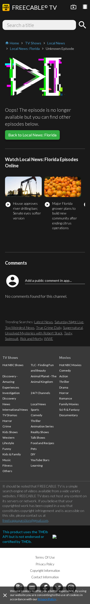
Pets (34, 449)
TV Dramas (9, 415)
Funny (6, 449)
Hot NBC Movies (70, 365)
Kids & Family (11, 454)
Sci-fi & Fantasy (69, 409)
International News (15, 409)
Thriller (36, 421)
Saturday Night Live (69, 322)
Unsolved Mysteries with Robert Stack (33, 333)
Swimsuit (11, 338)
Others (7, 471)
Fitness (7, 465)
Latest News (43, 322)
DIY (33, 454)
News (6, 404)
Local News (38, 404)
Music (6, 460)
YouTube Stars (40, 460)
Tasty (68, 333)
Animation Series (42, 426)
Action (63, 376)
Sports (35, 409)
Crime (6, 426)
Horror (7, 421)
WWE (48, 338)
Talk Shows (38, 437)
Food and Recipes (42, 443)
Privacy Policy (47, 599)
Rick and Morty (31, 338)
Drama (63, 387)
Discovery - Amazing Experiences (10, 381)
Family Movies (69, 404)
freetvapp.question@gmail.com (25, 520)
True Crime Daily (49, 327)
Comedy (36, 415)
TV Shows (10, 358)
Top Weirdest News (19, 327)
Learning (36, 465)
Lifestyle (8, 443)
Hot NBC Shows (13, 365)
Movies (65, 358)
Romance (65, 398)
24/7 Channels (40, 393)
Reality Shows (40, 432)
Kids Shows (10, 432)
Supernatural (73, 327)
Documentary (68, 415)
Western (8, 437)
